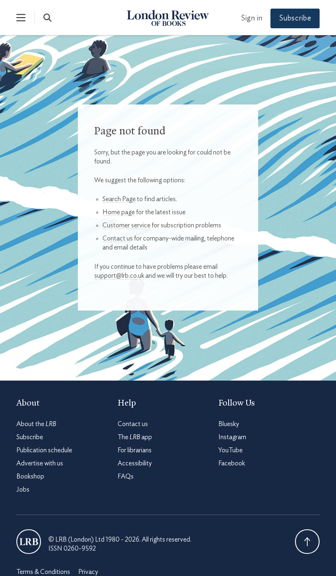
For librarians (135, 450)
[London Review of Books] (28, 541)
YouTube (230, 450)
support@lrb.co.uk (119, 275)
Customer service (126, 225)
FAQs (126, 476)
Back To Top (307, 541)
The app (135, 437)
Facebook (231, 463)
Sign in (251, 18)
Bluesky (228, 424)
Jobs (23, 489)
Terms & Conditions (43, 572)
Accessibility (135, 463)
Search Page (119, 199)
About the (36, 424)
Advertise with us (39, 463)
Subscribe (295, 18)
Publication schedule (44, 450)
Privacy (88, 572)
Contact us (117, 238)
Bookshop (30, 476)
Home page (118, 212)
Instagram (232, 437)
